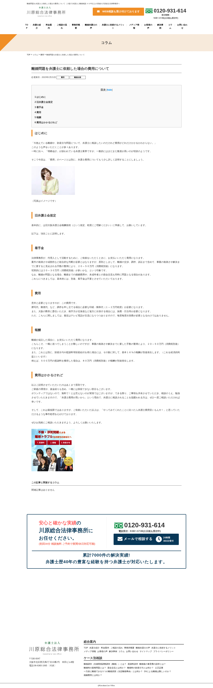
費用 (62, 77)
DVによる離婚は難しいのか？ (157, 671)
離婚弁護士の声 (91, 26)
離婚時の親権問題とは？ (95, 668)
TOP (26, 26)
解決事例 (160, 26)
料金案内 (49, 26)
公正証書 (159, 668)
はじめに (40, 97)
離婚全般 (77, 77)
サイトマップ (146, 651)
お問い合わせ (182, 26)
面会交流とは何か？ (117, 668)
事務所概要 (76, 26)
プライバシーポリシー (163, 651)
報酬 (38, 117)
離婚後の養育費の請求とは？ (152, 664)
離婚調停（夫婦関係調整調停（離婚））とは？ (105, 664)
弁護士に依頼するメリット (113, 26)
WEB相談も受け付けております (120, 11)
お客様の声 (148, 26)
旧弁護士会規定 (44, 102)
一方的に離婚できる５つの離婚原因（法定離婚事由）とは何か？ (113, 671)
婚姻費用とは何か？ (93, 675)
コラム (170, 26)
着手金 (39, 107)
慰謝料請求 (133, 664)
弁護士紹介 (37, 26)
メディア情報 (134, 26)
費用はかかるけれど (46, 122)
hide (109, 90)
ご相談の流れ (62, 26)
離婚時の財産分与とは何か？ (140, 668)
